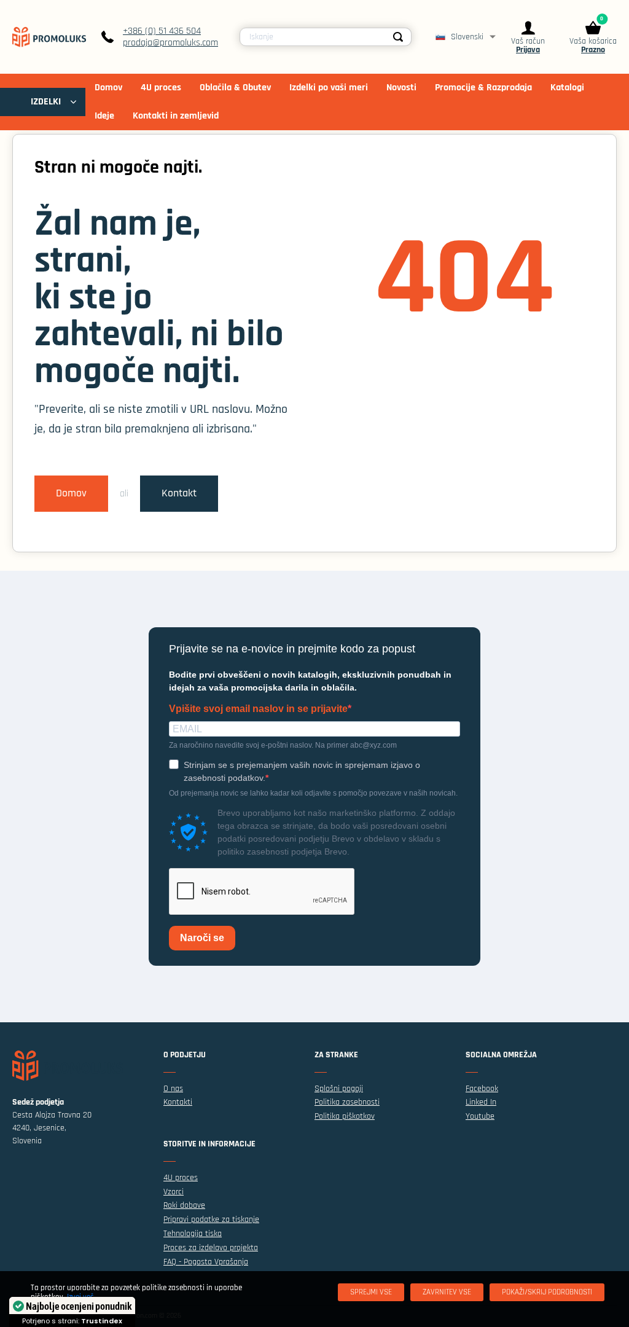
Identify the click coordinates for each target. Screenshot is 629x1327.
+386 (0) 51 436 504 (162, 31)
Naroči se (202, 938)
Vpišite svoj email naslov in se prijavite (258, 709)
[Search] (399, 37)
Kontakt (179, 493)
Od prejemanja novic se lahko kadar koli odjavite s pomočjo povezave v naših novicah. (313, 793)
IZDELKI (46, 101)
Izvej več (80, 1297)
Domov (71, 493)
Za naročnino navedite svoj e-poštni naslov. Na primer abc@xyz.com (283, 745)
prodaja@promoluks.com (170, 43)
